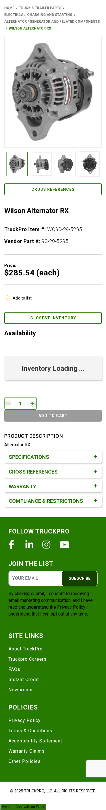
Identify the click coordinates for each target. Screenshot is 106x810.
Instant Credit (23, 679)
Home (9, 8)
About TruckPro (25, 649)
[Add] (33, 404)
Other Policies (24, 761)
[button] (53, 91)
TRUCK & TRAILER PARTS (40, 8)
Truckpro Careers (27, 659)
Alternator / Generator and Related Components (52, 22)
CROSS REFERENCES (53, 189)
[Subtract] (8, 403)
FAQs (14, 669)
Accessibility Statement (35, 741)
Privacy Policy (71, 607)
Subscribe (79, 578)
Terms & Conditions (30, 730)
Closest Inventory (53, 318)
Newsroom (20, 689)
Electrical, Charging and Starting (38, 15)
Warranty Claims (26, 751)
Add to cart (53, 415)
